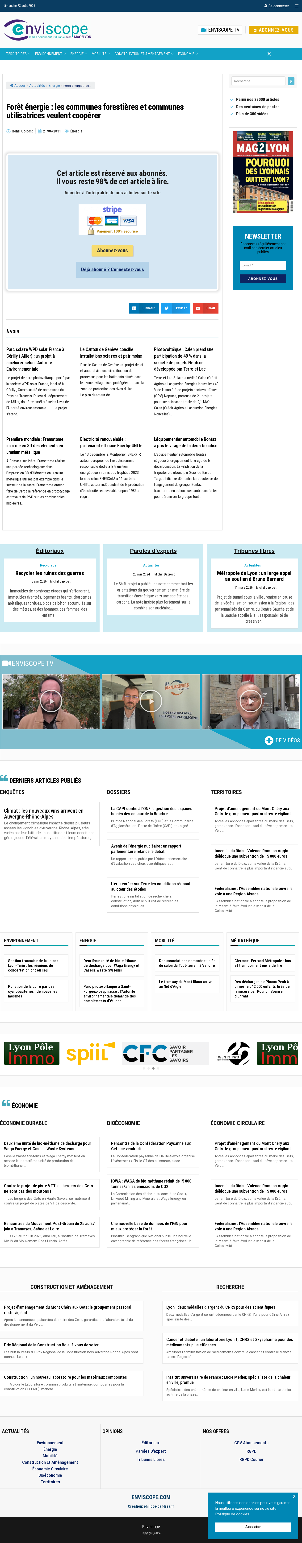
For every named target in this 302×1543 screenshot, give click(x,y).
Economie (186, 54)
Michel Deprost (60, 581)
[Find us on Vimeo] (292, 54)
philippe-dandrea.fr (159, 1506)
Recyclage (48, 565)
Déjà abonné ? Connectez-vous (112, 269)
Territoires (16, 54)
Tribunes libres (254, 551)
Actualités (37, 86)
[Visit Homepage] (47, 30)
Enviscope (151, 1526)
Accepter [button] (253, 1527)
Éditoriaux (50, 551)
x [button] (294, 1496)
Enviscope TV (223, 30)
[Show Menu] (296, 5)
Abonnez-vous (275, 30)
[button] (51, 702)
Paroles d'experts (153, 551)
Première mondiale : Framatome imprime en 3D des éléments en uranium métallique (34, 446)
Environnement (48, 54)
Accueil (19, 86)
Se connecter (278, 6)
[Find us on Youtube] (277, 54)
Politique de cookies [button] (232, 1514)
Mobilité (99, 54)
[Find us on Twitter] (269, 54)
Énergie (77, 54)
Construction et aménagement (142, 54)
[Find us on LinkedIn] (284, 54)
